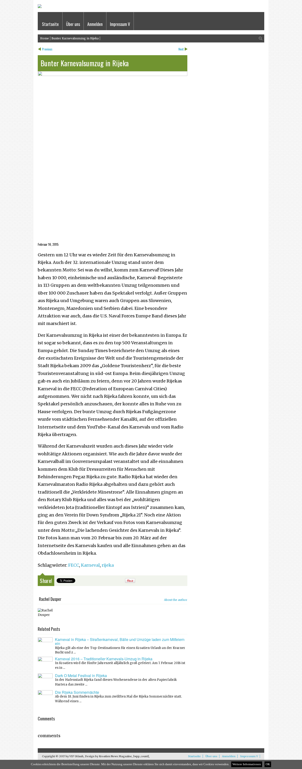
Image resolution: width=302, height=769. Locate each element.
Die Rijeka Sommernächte (77, 692)
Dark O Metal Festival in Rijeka (81, 675)
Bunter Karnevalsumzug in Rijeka (75, 38)
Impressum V (120, 24)
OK (268, 764)
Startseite (50, 24)
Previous (47, 48)
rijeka (108, 565)
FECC (73, 565)
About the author (175, 600)
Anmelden (95, 24)
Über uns (73, 24)
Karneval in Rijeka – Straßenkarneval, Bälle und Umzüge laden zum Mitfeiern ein (120, 641)
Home (44, 38)
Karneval (90, 565)
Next (181, 48)
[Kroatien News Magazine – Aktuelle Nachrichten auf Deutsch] (40, 7)
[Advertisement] (112, 208)
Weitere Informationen (246, 764)
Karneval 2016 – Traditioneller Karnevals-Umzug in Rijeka (103, 658)
